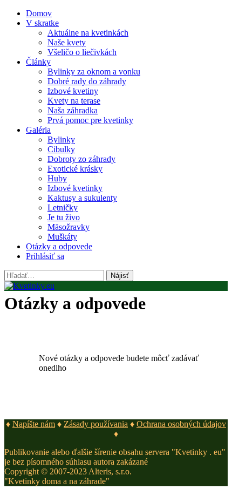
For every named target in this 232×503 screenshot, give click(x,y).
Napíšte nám (33, 424)
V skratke (42, 23)
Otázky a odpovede (59, 246)
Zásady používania (96, 424)
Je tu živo (63, 217)
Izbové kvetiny (72, 91)
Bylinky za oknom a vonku (93, 71)
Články (38, 61)
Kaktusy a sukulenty (82, 197)
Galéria (38, 129)
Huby (57, 178)
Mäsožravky (68, 227)
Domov (39, 13)
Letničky (62, 207)
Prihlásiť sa (45, 256)
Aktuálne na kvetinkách (87, 32)
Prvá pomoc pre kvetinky (90, 120)
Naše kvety (66, 42)
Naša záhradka (72, 110)
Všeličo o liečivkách (82, 52)
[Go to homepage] (29, 285)
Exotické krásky (75, 168)
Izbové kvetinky (75, 188)
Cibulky (61, 149)
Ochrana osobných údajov (181, 424)
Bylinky (61, 139)
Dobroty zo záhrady (81, 159)
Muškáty (62, 236)
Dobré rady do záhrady (86, 81)
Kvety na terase (73, 100)
